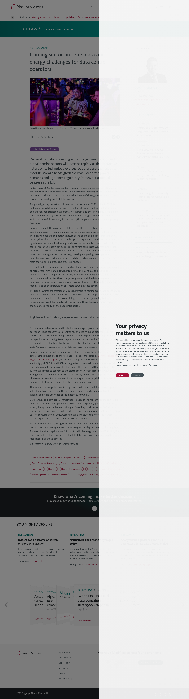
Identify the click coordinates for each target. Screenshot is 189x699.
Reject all (137, 375)
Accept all (122, 375)
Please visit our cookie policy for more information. (137, 365)
